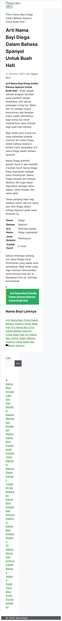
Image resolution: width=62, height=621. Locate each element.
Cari (8, 358)
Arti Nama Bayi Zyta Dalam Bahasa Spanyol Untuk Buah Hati (20, 331)
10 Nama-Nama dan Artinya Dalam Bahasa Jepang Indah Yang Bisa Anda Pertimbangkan (10, 576)
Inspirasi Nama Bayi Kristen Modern (10, 530)
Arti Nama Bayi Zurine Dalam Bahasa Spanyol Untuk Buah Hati (21, 338)
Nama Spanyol (16, 345)
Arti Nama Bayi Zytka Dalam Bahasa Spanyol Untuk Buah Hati (22, 324)
